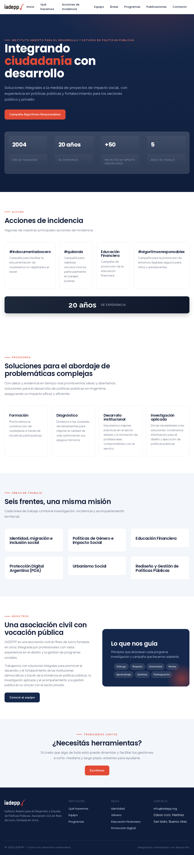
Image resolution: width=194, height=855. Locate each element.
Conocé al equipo (22, 697)
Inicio (30, 7)
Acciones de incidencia (70, 7)
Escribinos (97, 770)
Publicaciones (156, 7)
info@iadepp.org (165, 809)
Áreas (114, 7)
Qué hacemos (47, 7)
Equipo (99, 7)
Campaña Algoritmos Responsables (35, 114)
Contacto (180, 7)
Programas (132, 7)
